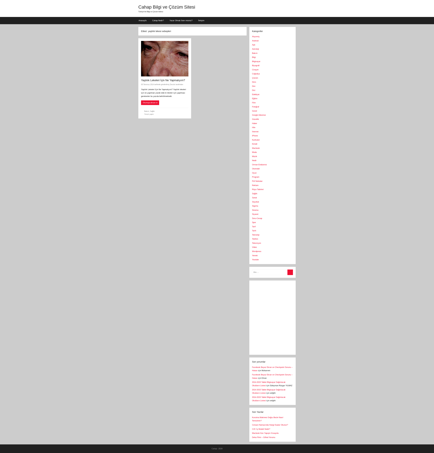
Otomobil (256, 169)
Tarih (254, 231)
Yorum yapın (149, 114)
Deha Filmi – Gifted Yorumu (263, 437)
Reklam (255, 185)
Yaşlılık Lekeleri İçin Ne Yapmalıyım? (163, 80)
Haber (254, 123)
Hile (253, 127)
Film (254, 103)
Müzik (254, 156)
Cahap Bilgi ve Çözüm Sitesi (166, 7)
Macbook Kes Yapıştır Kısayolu (265, 433)
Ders (254, 82)
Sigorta (255, 206)
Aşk (253, 45)
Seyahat (255, 202)
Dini (253, 86)
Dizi (253, 90)
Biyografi (255, 65)
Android (255, 41)
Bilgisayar (256, 61)
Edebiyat (255, 94)
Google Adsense (259, 115)
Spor (254, 222)
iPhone (255, 136)
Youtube (255, 260)
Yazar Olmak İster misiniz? (181, 20)
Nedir (254, 160)
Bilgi (254, 57)
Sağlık (152, 111)
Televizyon (256, 243)
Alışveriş (255, 36)
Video (254, 247)
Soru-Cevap (257, 218)
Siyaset (255, 214)
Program (255, 177)
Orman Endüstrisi (259, 165)
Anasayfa (142, 20)
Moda (254, 152)
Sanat (254, 198)
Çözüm (255, 78)
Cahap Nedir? (158, 20)
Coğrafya (256, 74)
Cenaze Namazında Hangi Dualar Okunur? (270, 425)
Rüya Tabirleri (258, 189)
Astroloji (255, 49)
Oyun (254, 173)
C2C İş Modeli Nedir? (261, 429)
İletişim (201, 20)
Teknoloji (255, 235)
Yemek (255, 255)
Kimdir (254, 144)
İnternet (255, 132)
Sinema (255, 210)
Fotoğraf (255, 107)
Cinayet (255, 70)
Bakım (146, 111)
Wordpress (256, 251)
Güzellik (255, 119)
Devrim (172, 84)
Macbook (256, 148)
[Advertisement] (269, 317)
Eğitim (254, 98)
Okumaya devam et (150, 103)
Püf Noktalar (257, 181)
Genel (254, 111)
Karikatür (256, 140)
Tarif (254, 227)
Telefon (255, 239)
